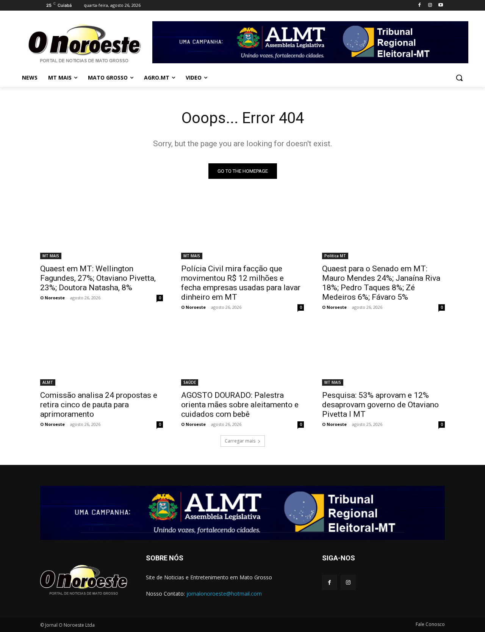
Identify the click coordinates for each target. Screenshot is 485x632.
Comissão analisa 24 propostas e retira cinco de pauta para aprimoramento (98, 405)
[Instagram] (430, 5)
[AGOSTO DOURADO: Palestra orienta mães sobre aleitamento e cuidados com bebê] (242, 355)
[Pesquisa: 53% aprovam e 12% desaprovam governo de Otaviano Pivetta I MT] (383, 355)
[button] (459, 78)
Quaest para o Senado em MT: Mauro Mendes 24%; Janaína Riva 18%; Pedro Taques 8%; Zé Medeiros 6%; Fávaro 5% (381, 283)
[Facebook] (419, 5)
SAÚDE (189, 382)
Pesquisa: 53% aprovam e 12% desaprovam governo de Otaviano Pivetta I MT (380, 405)
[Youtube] (440, 5)
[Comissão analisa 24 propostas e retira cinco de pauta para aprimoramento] (101, 355)
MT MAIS (50, 255)
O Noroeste (52, 297)
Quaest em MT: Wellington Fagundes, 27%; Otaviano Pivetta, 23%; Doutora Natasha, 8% (98, 278)
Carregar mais (240, 441)
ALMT (47, 382)
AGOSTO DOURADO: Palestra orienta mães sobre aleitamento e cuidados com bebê (240, 405)
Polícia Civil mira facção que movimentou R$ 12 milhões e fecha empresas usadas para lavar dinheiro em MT (240, 283)
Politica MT (335, 255)
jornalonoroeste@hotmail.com (224, 593)
